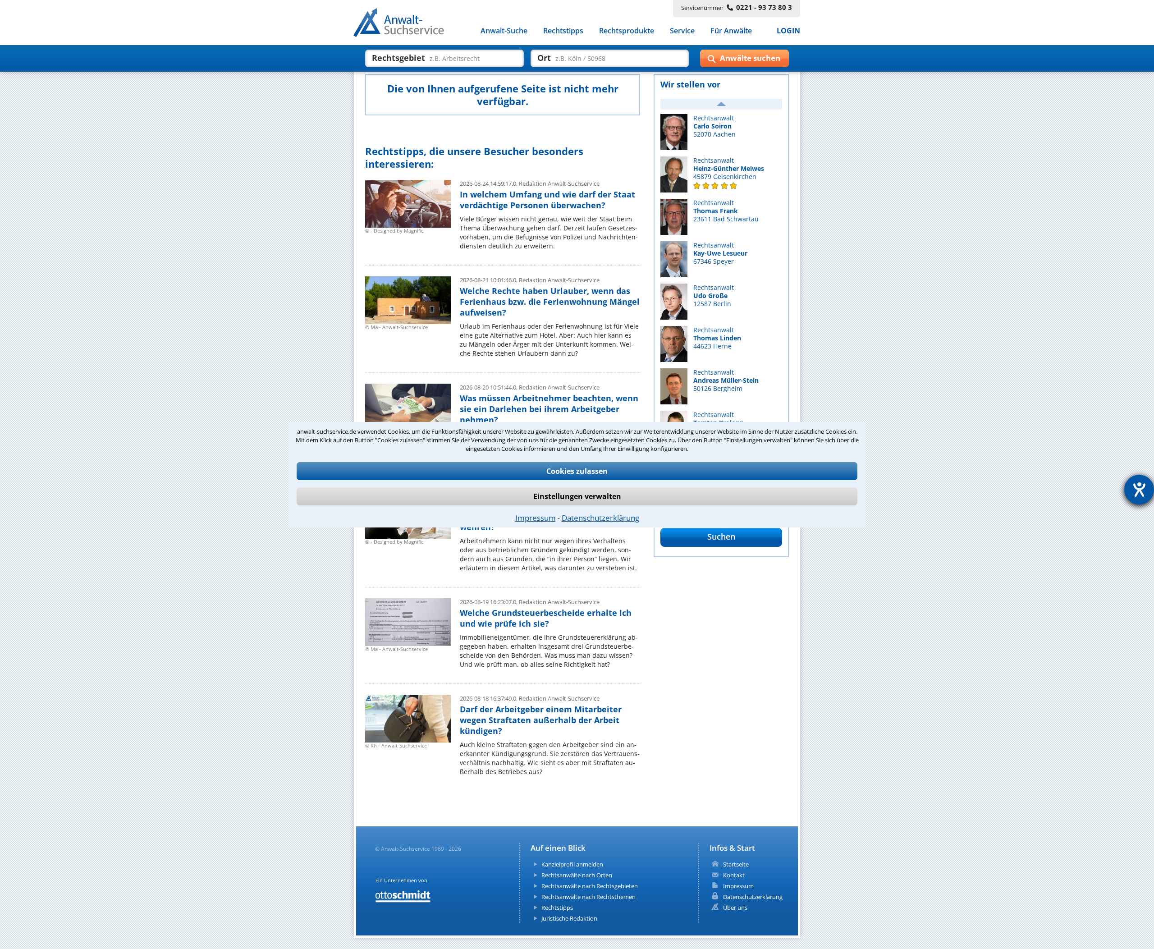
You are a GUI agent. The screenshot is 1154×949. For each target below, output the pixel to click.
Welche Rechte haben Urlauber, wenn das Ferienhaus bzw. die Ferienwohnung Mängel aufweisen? (550, 301)
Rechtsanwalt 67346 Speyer (720, 253)
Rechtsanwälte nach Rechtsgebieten (589, 885)
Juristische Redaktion (569, 918)
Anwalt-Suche (504, 31)
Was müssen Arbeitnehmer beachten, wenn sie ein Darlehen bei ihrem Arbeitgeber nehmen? (549, 409)
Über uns (735, 907)
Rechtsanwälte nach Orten (576, 875)
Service (682, 31)
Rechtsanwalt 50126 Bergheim (726, 380)
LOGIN (788, 31)
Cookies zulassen (577, 471)
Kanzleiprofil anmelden (572, 864)
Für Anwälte (731, 31)
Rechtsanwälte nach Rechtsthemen (588, 896)
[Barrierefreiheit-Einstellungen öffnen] (1139, 489)
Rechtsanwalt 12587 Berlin (713, 296)
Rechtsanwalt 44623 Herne (717, 338)
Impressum (535, 518)
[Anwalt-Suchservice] (403, 24)
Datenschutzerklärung (600, 518)
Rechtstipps (563, 31)
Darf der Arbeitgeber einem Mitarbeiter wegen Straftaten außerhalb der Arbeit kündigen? (541, 720)
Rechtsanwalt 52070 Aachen (714, 126)
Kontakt (734, 875)
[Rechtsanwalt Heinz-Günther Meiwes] (721, 186)
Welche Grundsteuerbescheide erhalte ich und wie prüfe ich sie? (546, 618)
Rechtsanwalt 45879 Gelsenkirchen (728, 168)
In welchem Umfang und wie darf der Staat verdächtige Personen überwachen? (547, 200)
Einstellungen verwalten (577, 496)
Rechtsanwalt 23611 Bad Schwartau (726, 211)
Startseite (736, 864)
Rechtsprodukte (626, 31)
